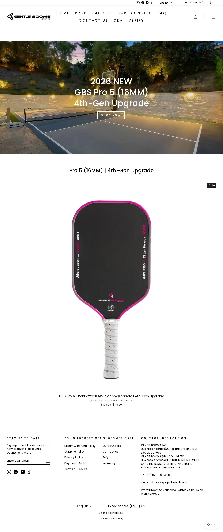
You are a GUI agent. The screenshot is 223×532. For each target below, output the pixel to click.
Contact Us (93, 20)
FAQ (161, 12)
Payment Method (76, 463)
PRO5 (81, 12)
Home (63, 12)
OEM (118, 20)
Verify (136, 20)
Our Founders (134, 12)
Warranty (109, 463)
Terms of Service (76, 469)
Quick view (111, 388)
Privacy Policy (73, 457)
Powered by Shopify (111, 518)
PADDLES (102, 12)
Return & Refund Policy (80, 446)
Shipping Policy (74, 451)
